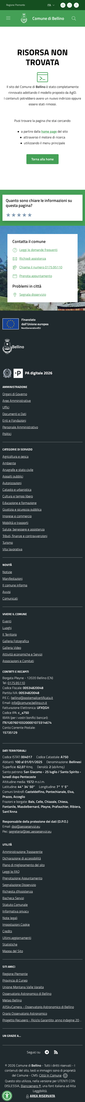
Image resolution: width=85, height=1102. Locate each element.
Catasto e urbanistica (16, 489)
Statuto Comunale (15, 904)
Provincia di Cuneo (14, 980)
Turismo (7, 542)
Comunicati (10, 598)
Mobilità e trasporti (15, 522)
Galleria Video (11, 647)
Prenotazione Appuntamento (22, 878)
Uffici (5, 407)
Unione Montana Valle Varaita (23, 986)
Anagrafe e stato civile (17, 469)
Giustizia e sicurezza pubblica (21, 509)
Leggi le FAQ (11, 871)
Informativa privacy (15, 911)
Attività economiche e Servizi (22, 654)
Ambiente (9, 463)
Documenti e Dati (14, 413)
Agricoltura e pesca (15, 456)
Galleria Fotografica (15, 641)
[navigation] (8, 18)
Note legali (9, 917)
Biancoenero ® (31, 1085)
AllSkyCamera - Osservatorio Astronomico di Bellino (38, 1006)
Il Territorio (9, 634)
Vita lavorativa (12, 549)
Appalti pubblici (12, 476)
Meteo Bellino (12, 1000)
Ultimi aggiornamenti (16, 937)
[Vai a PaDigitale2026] (27, 373)
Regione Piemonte (15, 5)
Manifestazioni (12, 578)
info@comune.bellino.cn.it (29, 702)
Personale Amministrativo (20, 427)
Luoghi (7, 627)
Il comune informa (14, 585)
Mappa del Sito (12, 950)
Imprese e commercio (17, 516)
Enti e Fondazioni (14, 420)
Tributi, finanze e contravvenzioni (24, 535)
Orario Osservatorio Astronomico (24, 1013)
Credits (7, 931)
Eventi (6, 621)
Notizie (7, 571)
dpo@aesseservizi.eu (26, 826)
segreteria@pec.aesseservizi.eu (30, 831)
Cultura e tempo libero (17, 496)
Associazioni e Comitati (18, 660)
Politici (6, 433)
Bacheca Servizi (13, 898)
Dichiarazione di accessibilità (21, 858)
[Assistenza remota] (65, 1075)
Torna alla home (42, 159)
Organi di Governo (14, 393)
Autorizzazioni (11, 482)
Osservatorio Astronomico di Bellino (26, 993)
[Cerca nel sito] (74, 18)
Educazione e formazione (19, 502)
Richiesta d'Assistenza (17, 891)
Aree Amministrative (16, 400)
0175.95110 (16, 682)
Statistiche (9, 944)
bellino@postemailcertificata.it (32, 697)
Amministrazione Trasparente (22, 851)
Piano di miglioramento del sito (23, 864)
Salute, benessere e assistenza (23, 529)
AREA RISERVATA (42, 1095)
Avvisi (6, 591)
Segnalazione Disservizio (19, 884)
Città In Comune (50, 1075)
